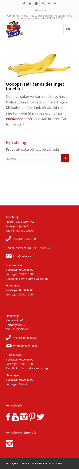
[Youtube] (30, 3)
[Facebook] (24, 3)
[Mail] (55, 3)
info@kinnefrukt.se (25, 346)
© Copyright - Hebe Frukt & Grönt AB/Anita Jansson (34, 463)
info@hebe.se (16, 118)
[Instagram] (36, 3)
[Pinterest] (43, 3)
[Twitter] (49, 3)
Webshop (40, 10)
